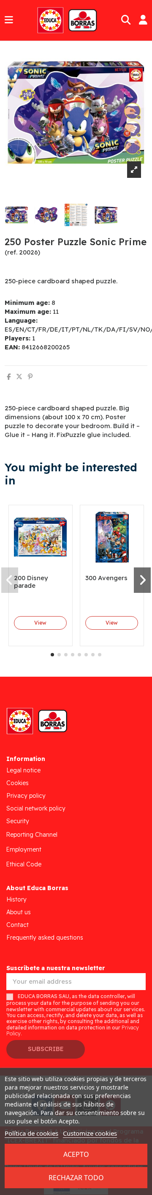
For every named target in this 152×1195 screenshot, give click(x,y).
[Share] (9, 377)
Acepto (76, 1154)
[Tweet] (19, 377)
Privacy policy (26, 795)
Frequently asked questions (44, 937)
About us (18, 912)
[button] (52, 654)
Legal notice (23, 770)
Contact (17, 925)
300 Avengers (106, 578)
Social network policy (35, 808)
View (40, 623)
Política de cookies (31, 1133)
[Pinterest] (30, 377)
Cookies (17, 783)
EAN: (12, 347)
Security (17, 821)
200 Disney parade (31, 581)
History (16, 899)
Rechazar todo (76, 1177)
